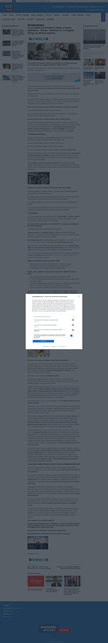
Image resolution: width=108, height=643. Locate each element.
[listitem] (54, 316)
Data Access (54, 346)
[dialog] (54, 321)
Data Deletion (46, 346)
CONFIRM (43, 341)
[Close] (79, 296)
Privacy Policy (62, 346)
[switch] (72, 320)
